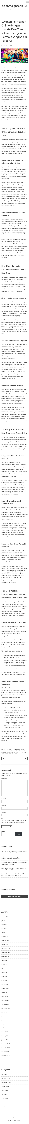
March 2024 (4, 1032)
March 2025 (4, 984)
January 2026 (4, 944)
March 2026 (4, 936)
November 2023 (5, 1048)
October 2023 (5, 1051)
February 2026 (5, 940)
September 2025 (5, 960)
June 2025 (4, 972)
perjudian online (17, 751)
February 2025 (5, 988)
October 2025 (5, 956)
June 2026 (4, 924)
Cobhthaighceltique (14, 6)
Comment (4, 778)
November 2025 (5, 952)
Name (3, 799)
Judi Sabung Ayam (6, 1078)
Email (3, 805)
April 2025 (4, 980)
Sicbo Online (4, 1090)
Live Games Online (6, 1082)
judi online (10, 751)
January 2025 (4, 992)
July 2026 (3, 920)
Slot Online (4, 1094)
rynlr (15, 46)
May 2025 (4, 976)
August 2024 (4, 1012)
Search (3, 831)
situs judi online (19, 752)
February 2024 (5, 1036)
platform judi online (11, 752)
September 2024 (5, 1008)
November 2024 (5, 1000)
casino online (4, 751)
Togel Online (4, 1098)
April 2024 (4, 1028)
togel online (14, 753)
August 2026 (4, 917)
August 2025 (4, 964)
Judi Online (8, 749)
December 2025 (5, 948)
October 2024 (5, 1004)
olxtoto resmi (5, 1107)
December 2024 (5, 996)
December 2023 (5, 1044)
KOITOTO (19, 1120)
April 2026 (4, 932)
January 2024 (4, 1040)
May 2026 (4, 928)
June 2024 (4, 1020)
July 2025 (3, 968)
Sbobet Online (5, 1086)
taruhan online (8, 753)
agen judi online (20, 749)
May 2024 (4, 1024)
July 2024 (3, 1016)
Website (3, 812)
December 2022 (5, 1055)
